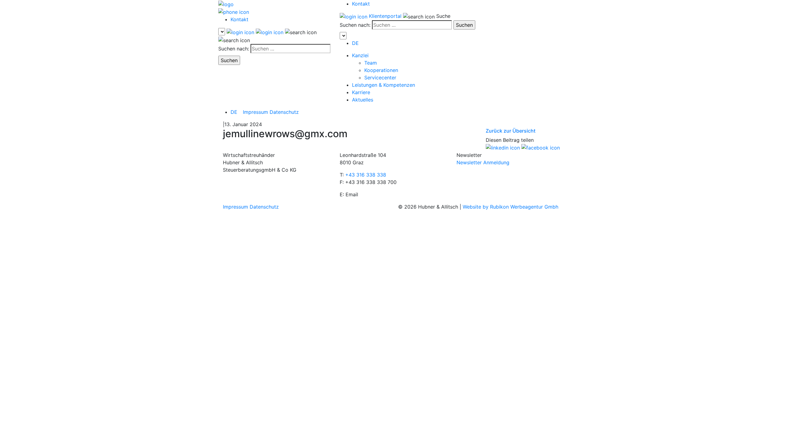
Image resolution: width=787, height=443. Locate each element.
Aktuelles (362, 100)
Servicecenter (380, 77)
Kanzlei (360, 55)
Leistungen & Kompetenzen (383, 85)
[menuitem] (355, 43)
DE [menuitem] (234, 112)
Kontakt (239, 19)
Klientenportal (385, 16)
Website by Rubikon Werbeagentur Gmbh (510, 207)
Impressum (255, 112)
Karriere (361, 92)
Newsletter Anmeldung (483, 162)
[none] (237, 112)
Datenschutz (284, 112)
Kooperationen (381, 70)
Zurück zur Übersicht (511, 131)
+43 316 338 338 (365, 175)
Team (370, 63)
